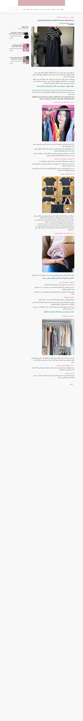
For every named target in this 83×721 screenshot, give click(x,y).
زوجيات (58, 9)
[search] (20, 9)
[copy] (57, 69)
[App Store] (66, 581)
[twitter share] (53, 69)
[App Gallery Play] (66, 586)
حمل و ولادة (53, 9)
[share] (21, 38)
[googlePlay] (51, 4)
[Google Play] (57, 581)
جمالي (48, 9)
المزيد (24, 9)
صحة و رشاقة (36, 9)
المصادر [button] (71, 384)
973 (12, 38)
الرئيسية (62, 9)
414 (12, 63)
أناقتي (72, 17)
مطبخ (31, 9)
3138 (11, 50)
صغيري (27, 9)
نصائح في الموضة (62, 17)
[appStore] (56, 4)
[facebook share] (49, 69)
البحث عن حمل (43, 9)
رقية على (61, 23)
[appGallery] (46, 4)
